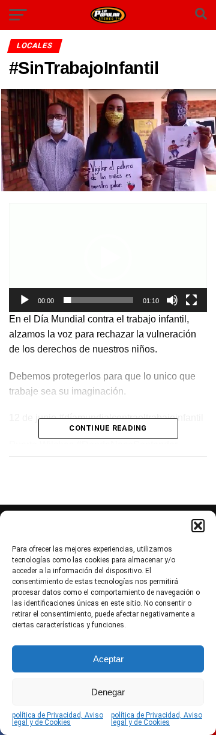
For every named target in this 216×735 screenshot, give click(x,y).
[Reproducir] (25, 300)
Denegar (108, 692)
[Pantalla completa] (191, 300)
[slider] (98, 300)
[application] (108, 258)
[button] (198, 526)
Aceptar (108, 659)
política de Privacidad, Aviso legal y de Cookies (57, 719)
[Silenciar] (172, 300)
